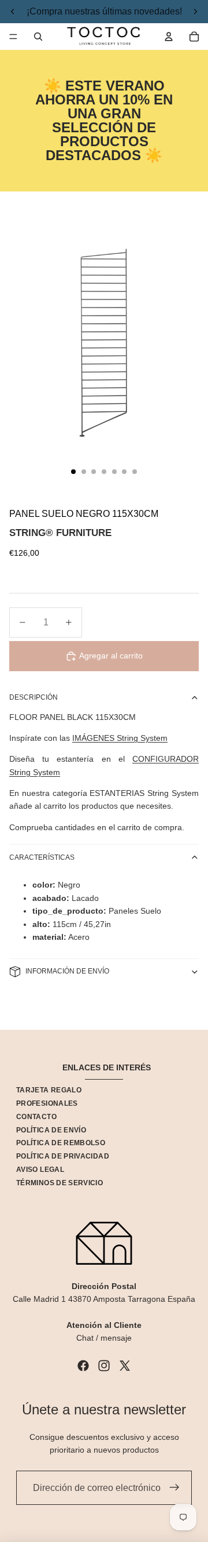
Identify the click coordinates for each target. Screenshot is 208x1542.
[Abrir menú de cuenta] (168, 36)
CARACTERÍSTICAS (42, 857)
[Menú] (13, 36)
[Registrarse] (174, 1488)
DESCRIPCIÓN (33, 697)
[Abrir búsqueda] (38, 36)
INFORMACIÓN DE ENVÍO (67, 971)
